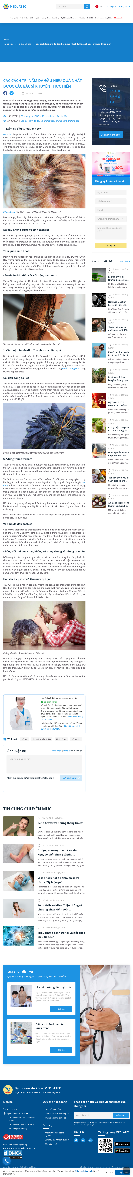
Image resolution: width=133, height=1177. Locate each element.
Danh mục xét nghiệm (103, 18)
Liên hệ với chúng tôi (111, 134)
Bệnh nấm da (9, 212)
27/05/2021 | (43, 120)
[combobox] (111, 219)
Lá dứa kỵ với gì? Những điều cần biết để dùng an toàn (118, 279)
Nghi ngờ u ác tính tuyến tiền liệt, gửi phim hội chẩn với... (117, 305)
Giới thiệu (24, 18)
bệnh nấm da (61, 739)
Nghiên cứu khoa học (69, 18)
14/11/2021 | (37, 116)
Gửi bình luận (69, 777)
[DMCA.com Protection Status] (13, 1154)
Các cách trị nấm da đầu (42, 739)
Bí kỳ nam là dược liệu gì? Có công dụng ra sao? (118, 380)
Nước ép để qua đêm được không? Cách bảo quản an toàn (118, 455)
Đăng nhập (124, 6)
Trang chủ (8, 43)
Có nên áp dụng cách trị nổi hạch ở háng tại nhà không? (119, 355)
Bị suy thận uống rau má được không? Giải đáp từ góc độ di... (118, 430)
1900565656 (12, 1109)
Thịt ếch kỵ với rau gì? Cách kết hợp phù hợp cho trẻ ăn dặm (118, 480)
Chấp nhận (122, 1172)
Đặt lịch (61, 1009)
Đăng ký (112, 6)
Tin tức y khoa (24, 43)
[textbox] (110, 219)
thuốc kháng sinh (70, 368)
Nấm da (7, 134)
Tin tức (82, 18)
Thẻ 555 (90, 18)
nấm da (24, 739)
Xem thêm (125, 261)
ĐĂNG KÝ (121, 1115)
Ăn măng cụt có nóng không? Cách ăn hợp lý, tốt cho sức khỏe (118, 505)
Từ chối (109, 1172)
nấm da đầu (76, 739)
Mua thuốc (118, 18)
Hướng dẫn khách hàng (50, 18)
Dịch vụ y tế (34, 18)
